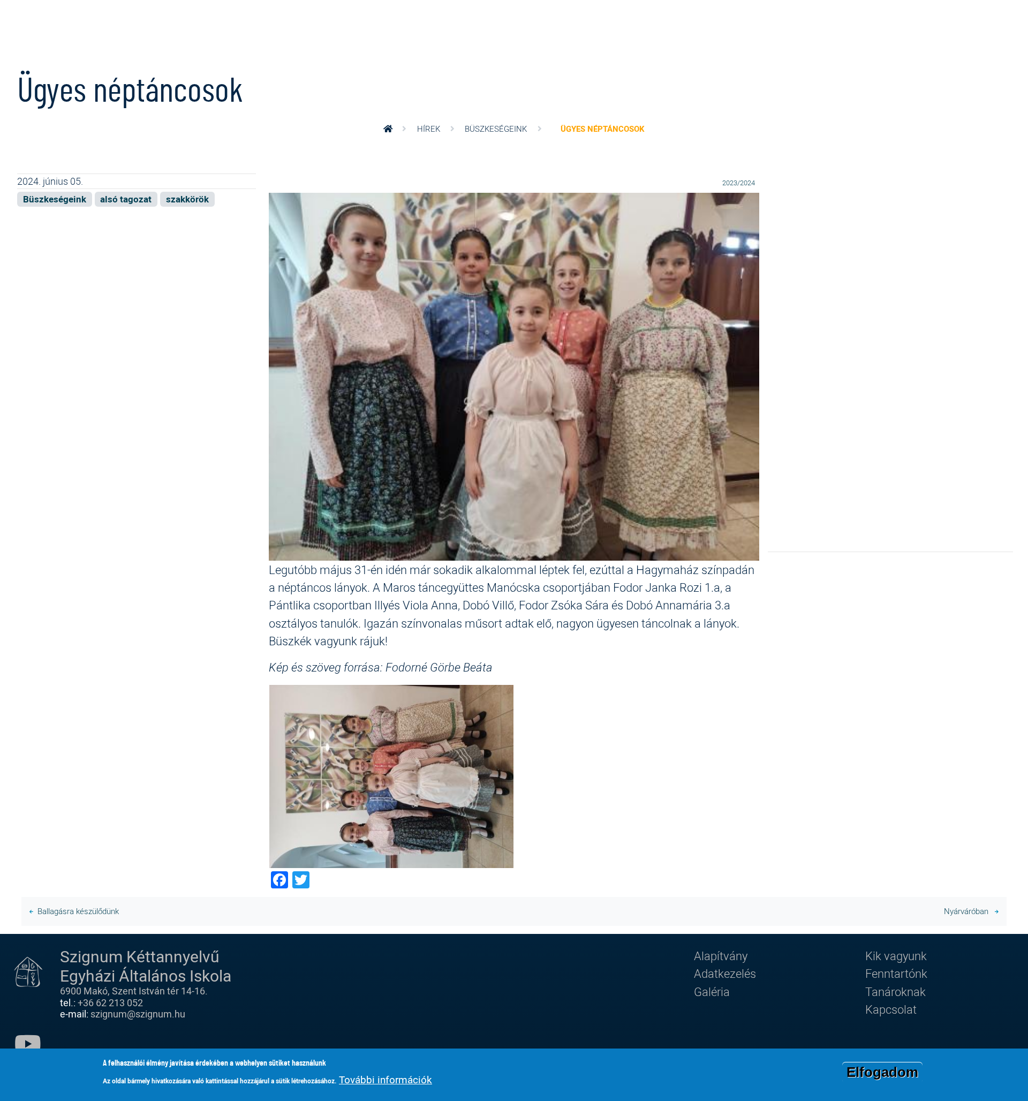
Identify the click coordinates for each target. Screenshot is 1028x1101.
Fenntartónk (896, 973)
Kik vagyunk (896, 955)
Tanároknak (895, 991)
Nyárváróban (967, 911)
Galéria (712, 991)
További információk (385, 1080)
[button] (514, 375)
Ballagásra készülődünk (78, 911)
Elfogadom (882, 1072)
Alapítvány (720, 955)
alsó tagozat (126, 199)
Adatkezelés (725, 973)
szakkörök (187, 199)
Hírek (428, 128)
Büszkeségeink (496, 128)
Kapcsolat (891, 1009)
